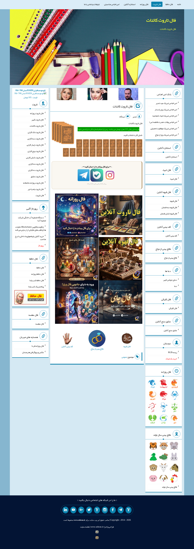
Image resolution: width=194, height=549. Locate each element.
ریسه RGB (172, 352)
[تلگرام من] (121, 510)
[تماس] (97, 510)
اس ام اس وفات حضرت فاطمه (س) (163, 122)
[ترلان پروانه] (97, 95)
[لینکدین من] (65, 510)
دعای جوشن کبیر (170, 280)
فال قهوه (173, 201)
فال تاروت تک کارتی (36, 132)
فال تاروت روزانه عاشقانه (33, 183)
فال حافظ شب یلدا (36, 280)
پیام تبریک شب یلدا (36, 286)
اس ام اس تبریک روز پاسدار (166, 109)
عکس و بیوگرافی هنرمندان (33, 352)
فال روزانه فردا (38, 346)
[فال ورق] (77, 303)
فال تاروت (157, 4)
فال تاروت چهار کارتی (35, 145)
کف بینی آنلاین (171, 236)
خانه (179, 4)
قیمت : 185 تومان (30, 94)
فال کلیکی (173, 308)
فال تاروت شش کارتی (35, 157)
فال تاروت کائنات (161, 20)
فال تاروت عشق (37, 176)
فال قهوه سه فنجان (169, 207)
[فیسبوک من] (113, 510)
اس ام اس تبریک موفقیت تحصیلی (164, 128)
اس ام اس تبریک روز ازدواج (166, 135)
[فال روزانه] (77, 216)
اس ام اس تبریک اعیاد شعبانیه (164, 116)
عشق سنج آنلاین (170, 330)
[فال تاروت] (120, 216)
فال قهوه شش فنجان (168, 213)
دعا (175, 286)
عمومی (124, 357)
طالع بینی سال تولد (169, 487)
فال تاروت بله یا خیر (36, 189)
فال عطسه (39, 324)
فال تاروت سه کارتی (35, 138)
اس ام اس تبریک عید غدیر (166, 103)
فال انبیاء (173, 179)
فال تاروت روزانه (37, 113)
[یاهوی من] (128, 510)
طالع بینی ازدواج (170, 258)
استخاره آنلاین (129, 4)
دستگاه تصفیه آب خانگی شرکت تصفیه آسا (32, 219)
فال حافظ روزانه (37, 274)
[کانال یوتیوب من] (73, 510)
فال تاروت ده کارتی (36, 170)
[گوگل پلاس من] (81, 510)
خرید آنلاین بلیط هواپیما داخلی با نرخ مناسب (30, 237)
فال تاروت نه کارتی (36, 164)
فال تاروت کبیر (38, 119)
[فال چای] (120, 303)
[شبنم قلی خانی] (66, 95)
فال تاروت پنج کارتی (36, 151)
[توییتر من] (89, 510)
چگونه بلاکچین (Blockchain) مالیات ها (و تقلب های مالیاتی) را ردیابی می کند (30, 228)
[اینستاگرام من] (105, 510)
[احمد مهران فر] (128, 95)
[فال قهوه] (120, 259)
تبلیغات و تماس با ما (92, 4)
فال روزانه (144, 4)
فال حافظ (169, 4)
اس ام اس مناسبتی (111, 4)
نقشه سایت (85, 527)
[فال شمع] (77, 259)
